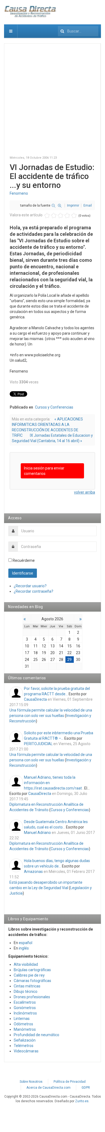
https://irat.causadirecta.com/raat (53, 788)
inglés (24, 948)
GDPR (86, 1087)
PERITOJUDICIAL (38, 744)
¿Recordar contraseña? (33, 591)
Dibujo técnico (25, 991)
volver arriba (84, 492)
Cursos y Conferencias (54, 407)
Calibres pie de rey (29, 975)
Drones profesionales (32, 997)
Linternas (22, 1018)
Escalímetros (25, 1002)
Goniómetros (25, 1008)
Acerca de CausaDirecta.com (48, 1087)
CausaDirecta (35, 699)
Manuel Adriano (37, 832)
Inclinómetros (25, 1013)
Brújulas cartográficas (32, 970)
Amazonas (33, 871)
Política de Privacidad (70, 1082)
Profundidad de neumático (36, 1035)
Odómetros (23, 1024)
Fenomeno (19, 193)
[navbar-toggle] (11, 31)
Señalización (25, 1040)
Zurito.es (82, 1101)
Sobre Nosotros (31, 1082)
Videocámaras (26, 1051)
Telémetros (23, 1045)
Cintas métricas (27, 986)
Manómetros (25, 1029)
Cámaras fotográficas (32, 980)
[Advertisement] (52, 102)
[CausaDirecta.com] (30, 11)
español (25, 943)
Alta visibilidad (26, 964)
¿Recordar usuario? (30, 586)
